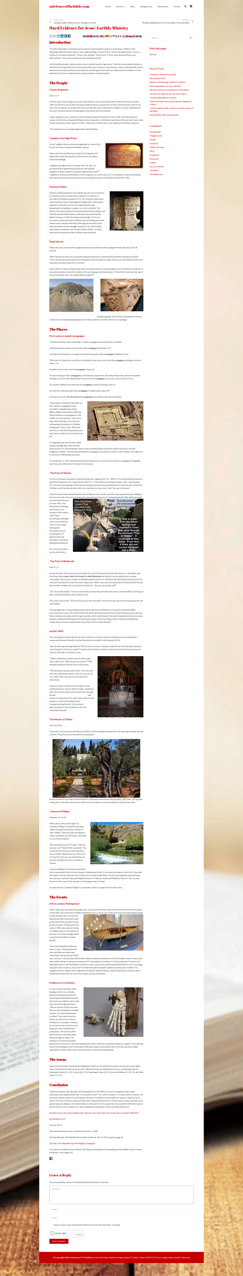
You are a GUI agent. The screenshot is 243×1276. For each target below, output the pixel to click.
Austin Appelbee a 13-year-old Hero (165, 86)
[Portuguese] (127, 36)
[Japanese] (120, 36)
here (63, 552)
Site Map (104, 1257)
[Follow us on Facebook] (50, 1158)
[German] (107, 36)
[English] (97, 36)
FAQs (152, 151)
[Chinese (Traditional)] (90, 36)
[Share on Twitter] (54, 36)
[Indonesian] (113, 36)
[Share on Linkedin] (61, 36)
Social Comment (157, 166)
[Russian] (130, 36)
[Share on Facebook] (69, 36)
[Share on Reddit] (58, 36)
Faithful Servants (157, 147)
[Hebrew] (110, 36)
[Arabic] (84, 36)
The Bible (154, 170)
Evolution (154, 143)
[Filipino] (100, 36)
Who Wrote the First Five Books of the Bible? (169, 90)
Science (153, 162)
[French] (104, 36)
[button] (124, 6)
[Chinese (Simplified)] (87, 36)
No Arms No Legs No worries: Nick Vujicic (168, 94)
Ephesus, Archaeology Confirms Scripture (167, 82)
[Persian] (123, 36)
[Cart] (191, 6)
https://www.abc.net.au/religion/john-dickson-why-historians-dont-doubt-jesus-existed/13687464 (95, 1113)
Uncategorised (156, 174)
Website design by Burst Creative (123, 1257)
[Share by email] (50, 36)
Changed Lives (156, 135)
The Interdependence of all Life (163, 97)
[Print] (151, 54)
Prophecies (154, 155)
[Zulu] (140, 36)
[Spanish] (133, 36)
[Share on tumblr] (65, 36)
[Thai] (136, 36)
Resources (154, 159)
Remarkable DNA (157, 78)
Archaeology (155, 131)
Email (96, 1257)
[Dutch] (94, 36)
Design (153, 139)
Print (154, 54)
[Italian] (117, 36)
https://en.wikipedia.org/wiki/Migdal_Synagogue (74, 1143)
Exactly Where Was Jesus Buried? (164, 115)
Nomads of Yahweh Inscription (163, 74)
